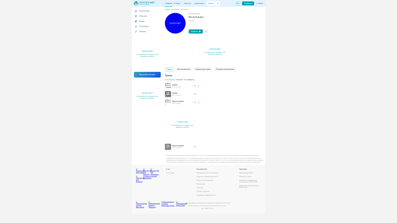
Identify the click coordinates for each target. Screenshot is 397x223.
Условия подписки (202, 191)
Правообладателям (246, 173)
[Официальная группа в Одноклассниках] (168, 203)
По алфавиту (189, 80)
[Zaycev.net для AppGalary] (153, 171)
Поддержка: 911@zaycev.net (206, 195)
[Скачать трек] (198, 86)
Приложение (200, 184)
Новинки (179, 80)
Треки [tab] (169, 69)
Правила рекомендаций (204, 180)
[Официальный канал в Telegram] (154, 203)
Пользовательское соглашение (207, 173)
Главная (168, 3)
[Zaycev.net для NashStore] (150, 179)
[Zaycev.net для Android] (146, 171)
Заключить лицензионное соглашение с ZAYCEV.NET (248, 181)
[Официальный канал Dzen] (181, 203)
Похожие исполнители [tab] (225, 69)
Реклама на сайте (245, 176)
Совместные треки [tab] (203, 69)
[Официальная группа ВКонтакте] (142, 203)
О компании (170, 173)
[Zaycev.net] (144, 3)
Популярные (170, 80)
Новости (187, 3)
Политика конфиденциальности (207, 176)
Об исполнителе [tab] (183, 69)
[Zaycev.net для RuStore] (139, 179)
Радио (177, 3)
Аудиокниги (199, 3)
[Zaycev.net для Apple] (139, 171)
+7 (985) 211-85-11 (209, 208)
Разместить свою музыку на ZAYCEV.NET (249, 186)
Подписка (199, 188)
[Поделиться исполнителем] (206, 31)
